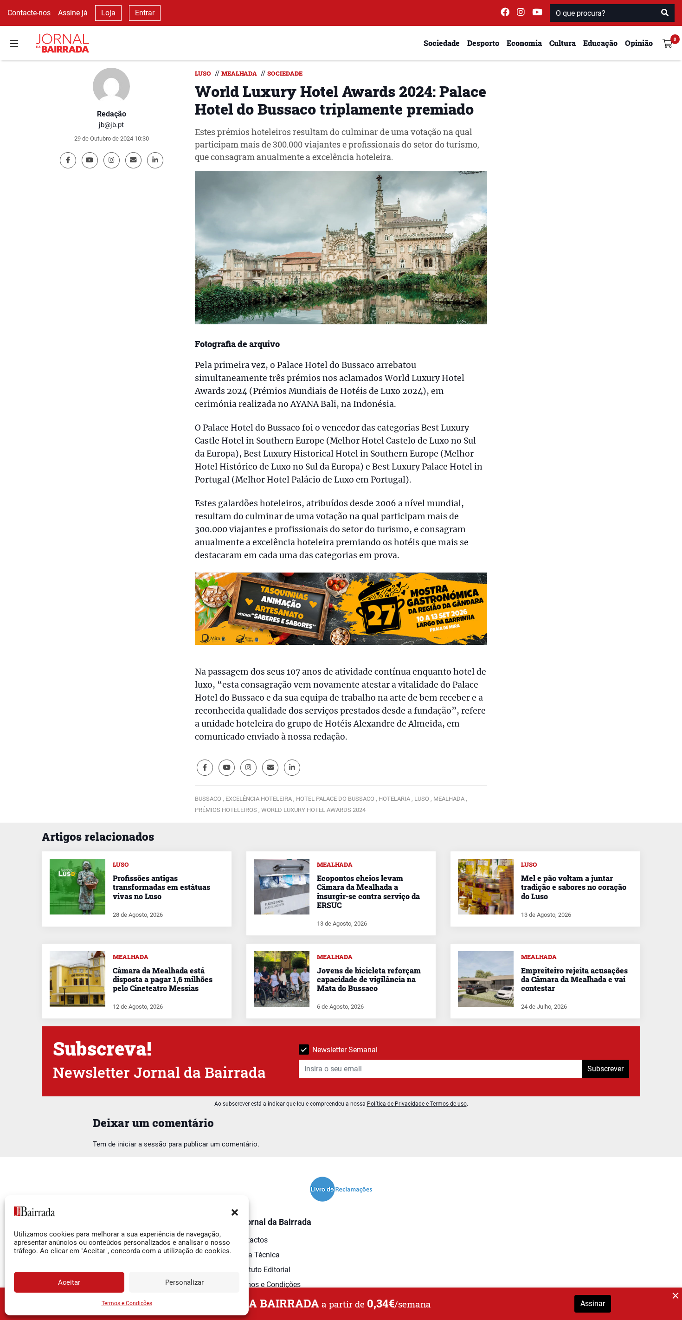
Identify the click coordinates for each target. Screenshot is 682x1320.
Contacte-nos (29, 12)
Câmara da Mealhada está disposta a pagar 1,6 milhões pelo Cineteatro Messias (162, 979)
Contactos (251, 1240)
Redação (111, 113)
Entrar (144, 12)
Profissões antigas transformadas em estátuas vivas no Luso (161, 887)
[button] (234, 1211)
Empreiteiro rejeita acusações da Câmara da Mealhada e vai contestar (574, 979)
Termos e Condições (127, 1303)
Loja (108, 12)
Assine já (73, 12)
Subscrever (605, 1068)
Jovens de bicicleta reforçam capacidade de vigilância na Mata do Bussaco (369, 979)
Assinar (592, 1303)
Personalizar (184, 1282)
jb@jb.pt (111, 125)
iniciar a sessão (142, 1144)
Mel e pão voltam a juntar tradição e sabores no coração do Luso (573, 887)
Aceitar (69, 1282)
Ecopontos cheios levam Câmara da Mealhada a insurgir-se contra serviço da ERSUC (368, 891)
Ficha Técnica (257, 1254)
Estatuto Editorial (262, 1269)
